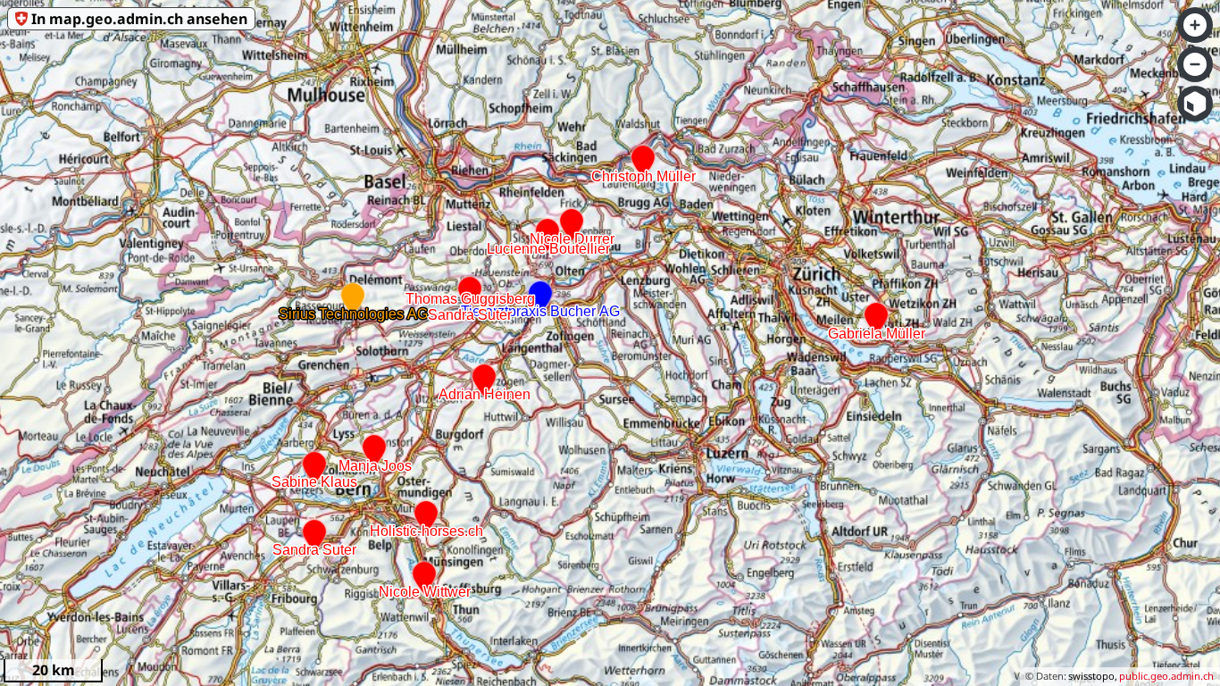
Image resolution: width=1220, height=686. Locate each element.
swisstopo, (1092, 675)
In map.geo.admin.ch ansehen (139, 19)
